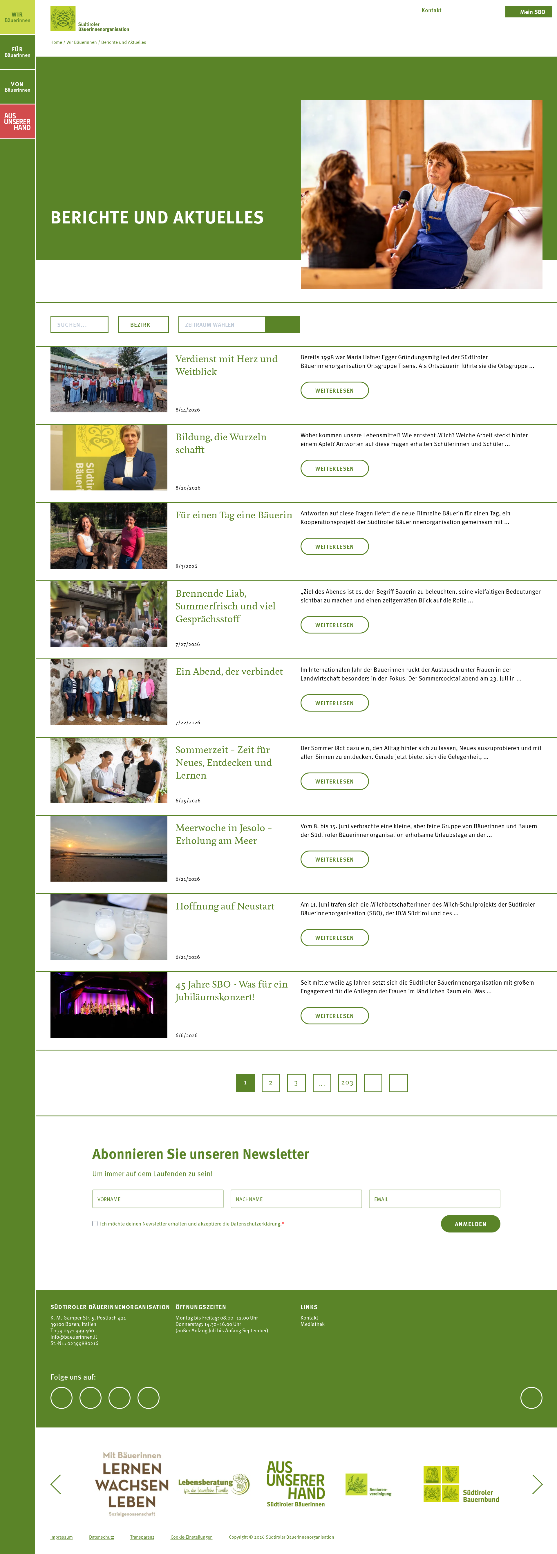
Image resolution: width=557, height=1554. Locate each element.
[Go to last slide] (59, 1484)
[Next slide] (533, 1484)
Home (56, 42)
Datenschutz (101, 1536)
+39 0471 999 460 (73, 1330)
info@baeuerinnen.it (73, 1336)
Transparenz (142, 1536)
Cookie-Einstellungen (192, 1536)
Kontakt (309, 1317)
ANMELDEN (471, 1223)
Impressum (61, 1536)
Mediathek (313, 1324)
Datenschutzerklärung (255, 1223)
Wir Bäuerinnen (81, 42)
